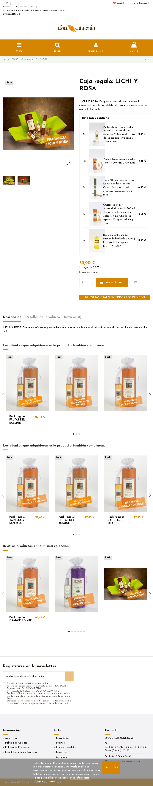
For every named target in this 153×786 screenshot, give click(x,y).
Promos (60, 742)
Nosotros (61, 752)
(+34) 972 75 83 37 (120, 756)
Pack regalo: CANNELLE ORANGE (116, 520)
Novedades (8, 7)
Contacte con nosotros (25, 7)
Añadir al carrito (114, 282)
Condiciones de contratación (21, 752)
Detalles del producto (42, 317)
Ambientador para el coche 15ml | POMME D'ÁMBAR (119, 161)
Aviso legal (11, 738)
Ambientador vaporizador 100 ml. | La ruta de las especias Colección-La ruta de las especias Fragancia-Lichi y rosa (119, 134)
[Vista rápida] (46, 367)
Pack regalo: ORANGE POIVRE (20, 619)
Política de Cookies (16, 742)
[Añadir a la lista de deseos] (135, 282)
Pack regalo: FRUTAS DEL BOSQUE (17, 419)
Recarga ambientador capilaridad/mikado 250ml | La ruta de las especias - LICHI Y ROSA (119, 240)
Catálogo (61, 757)
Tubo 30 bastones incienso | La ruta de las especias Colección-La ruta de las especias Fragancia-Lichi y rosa (119, 187)
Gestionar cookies (45, 781)
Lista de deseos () (141, 3)
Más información (80, 777)
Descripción (12, 317)
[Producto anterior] (146, 60)
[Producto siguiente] (148, 60)
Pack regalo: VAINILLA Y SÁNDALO (17, 520)
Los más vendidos (66, 747)
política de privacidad (38, 683)
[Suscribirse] (69, 676)
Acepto (112, 767)
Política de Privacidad (17, 747)
